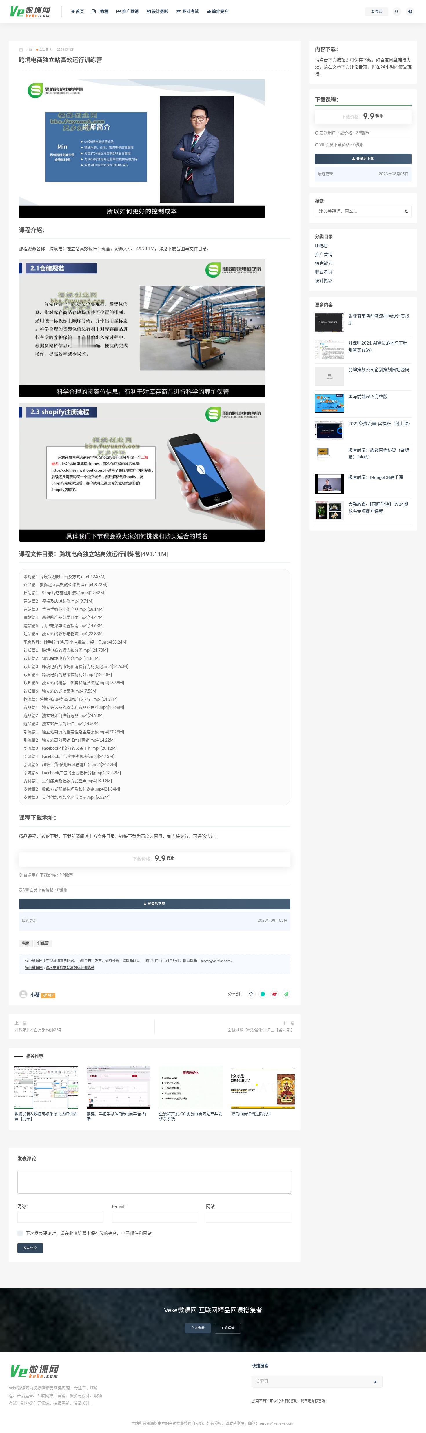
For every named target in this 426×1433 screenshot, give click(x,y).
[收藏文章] (251, 994)
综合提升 (219, 12)
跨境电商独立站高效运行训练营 (70, 968)
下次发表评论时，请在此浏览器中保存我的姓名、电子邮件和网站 (89, 1233)
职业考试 (190, 12)
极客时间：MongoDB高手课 (375, 477)
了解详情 (228, 1328)
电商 (26, 943)
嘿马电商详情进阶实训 (251, 1114)
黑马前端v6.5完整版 (367, 397)
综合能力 (45, 49)
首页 (79, 12)
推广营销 (130, 12)
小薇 (35, 995)
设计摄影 (159, 12)
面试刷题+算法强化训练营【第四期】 (261, 1030)
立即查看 (198, 1328)
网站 (210, 1206)
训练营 (43, 943)
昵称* (22, 1206)
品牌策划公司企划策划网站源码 (378, 370)
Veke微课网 (34, 968)
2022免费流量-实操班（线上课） (380, 424)
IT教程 (102, 12)
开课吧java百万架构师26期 (38, 1030)
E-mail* (119, 1206)
